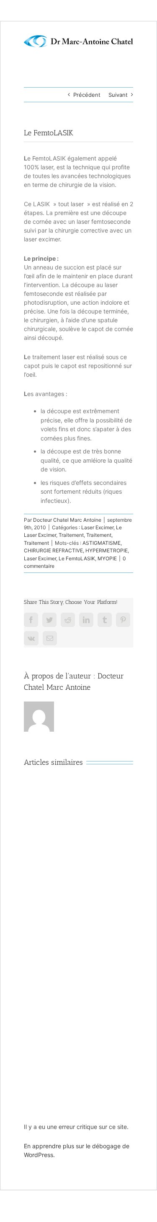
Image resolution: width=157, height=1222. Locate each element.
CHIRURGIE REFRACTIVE (53, 550)
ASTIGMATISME (101, 543)
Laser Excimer (97, 527)
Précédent (86, 94)
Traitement (71, 535)
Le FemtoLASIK (77, 558)
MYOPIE (107, 558)
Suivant (118, 94)
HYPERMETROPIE (106, 550)
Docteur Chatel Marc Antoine (67, 520)
